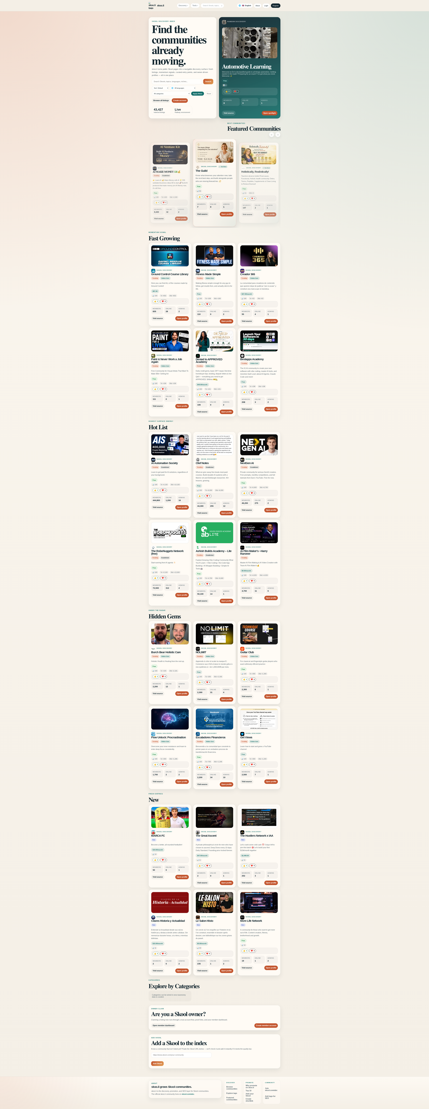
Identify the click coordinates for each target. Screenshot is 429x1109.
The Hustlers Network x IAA (256, 835)
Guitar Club (247, 652)
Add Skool (157, 1063)
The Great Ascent (206, 835)
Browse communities (231, 1088)
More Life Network (251, 920)
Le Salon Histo (204, 920)
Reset (209, 94)
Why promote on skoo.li (251, 1086)
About (258, 6)
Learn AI (201, 170)
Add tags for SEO (270, 1097)
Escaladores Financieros (210, 737)
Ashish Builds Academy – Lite (213, 551)
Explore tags (231, 1093)
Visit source (229, 113)
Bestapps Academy (252, 359)
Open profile (181, 214)
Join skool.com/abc (271, 1089)
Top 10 (248, 1091)
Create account (179, 100)
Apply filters (197, 94)
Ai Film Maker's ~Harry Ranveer (253, 552)
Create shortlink (249, 1100)
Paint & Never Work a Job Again (166, 360)
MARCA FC (158, 835)
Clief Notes (202, 463)
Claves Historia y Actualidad (168, 920)
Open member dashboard (163, 1025)
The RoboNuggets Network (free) (167, 552)
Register (276, 6)
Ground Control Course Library (169, 274)
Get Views (246, 737)
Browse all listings (161, 100)
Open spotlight (269, 113)
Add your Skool (250, 1095)
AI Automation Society (164, 463)
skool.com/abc (188, 1094)
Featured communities (231, 1099)
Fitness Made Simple (208, 274)
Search (208, 81)
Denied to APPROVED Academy (209, 361)
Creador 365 (247, 274)
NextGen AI (247, 463)
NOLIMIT (201, 652)
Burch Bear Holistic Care (166, 652)
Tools (194, 5)
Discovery (183, 5)
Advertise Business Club (167, 171)
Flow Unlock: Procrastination (168, 737)
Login (266, 6)
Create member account (266, 1025)
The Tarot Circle (250, 171)
